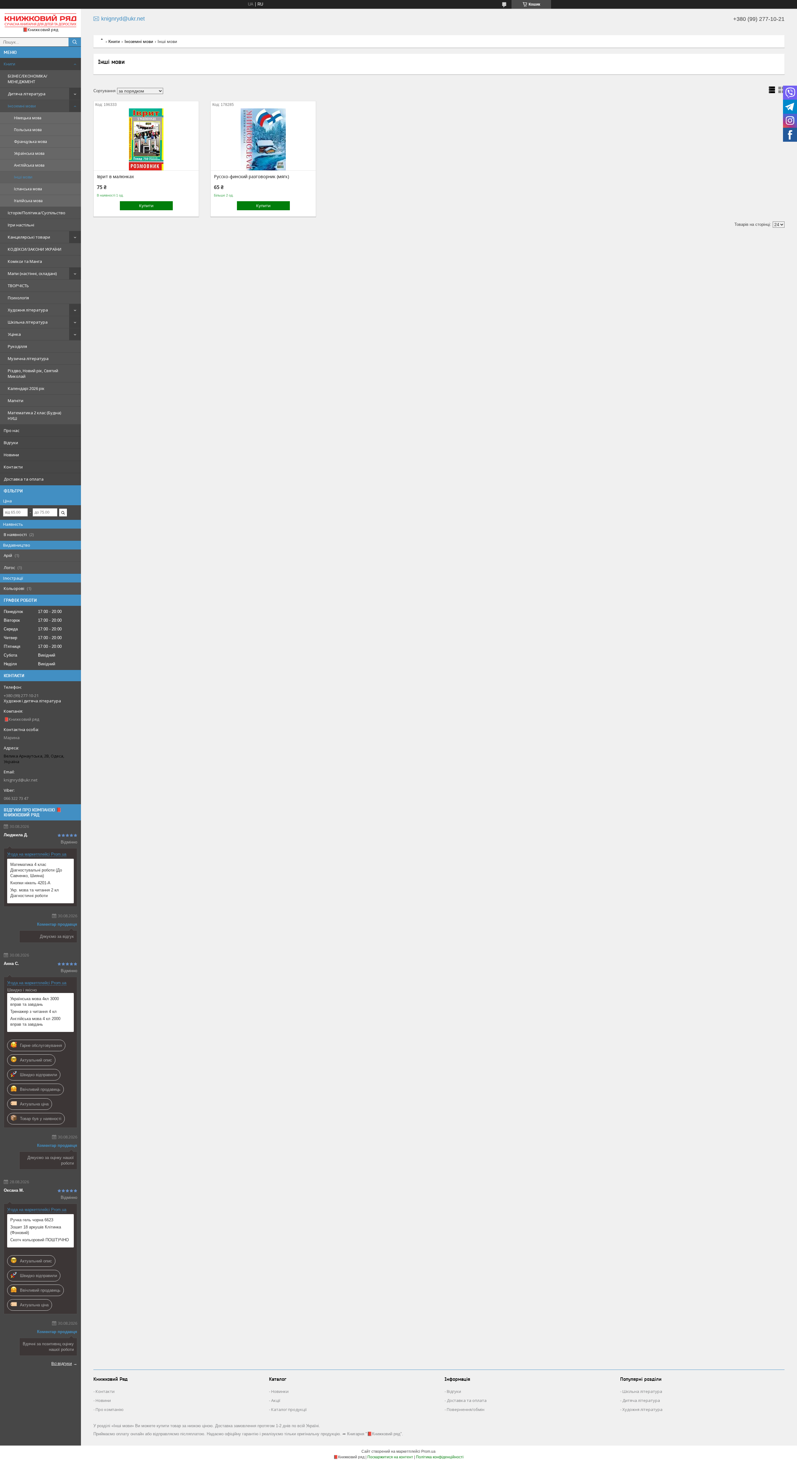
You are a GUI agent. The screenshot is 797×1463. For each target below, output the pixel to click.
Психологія (18, 298)
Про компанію (110, 1409)
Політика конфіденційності (440, 1457)
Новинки (280, 1391)
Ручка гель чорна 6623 (31, 1220)
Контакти (13, 467)
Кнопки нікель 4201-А (30, 883)
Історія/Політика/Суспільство (36, 213)
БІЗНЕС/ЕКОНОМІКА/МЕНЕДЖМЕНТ (27, 78)
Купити (146, 205)
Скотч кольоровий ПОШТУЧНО (39, 1239)
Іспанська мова (28, 189)
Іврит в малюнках (115, 176)
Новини (11, 455)
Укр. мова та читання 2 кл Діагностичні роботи (34, 893)
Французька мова (30, 141)
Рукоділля (17, 346)
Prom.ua (428, 1451)
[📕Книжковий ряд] (40, 20)
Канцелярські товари (29, 237)
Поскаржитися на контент (390, 1457)
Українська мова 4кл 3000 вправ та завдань (34, 1001)
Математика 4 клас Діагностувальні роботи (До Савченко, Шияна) (36, 870)
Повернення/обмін (465, 1409)
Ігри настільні (21, 225)
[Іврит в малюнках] (146, 139)
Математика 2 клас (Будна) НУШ (34, 415)
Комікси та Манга (25, 261)
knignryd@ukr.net (20, 780)
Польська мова (28, 129)
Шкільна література (28, 322)
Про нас (11, 430)
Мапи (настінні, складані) (32, 273)
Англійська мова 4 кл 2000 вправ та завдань (35, 1021)
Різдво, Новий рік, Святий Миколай (33, 373)
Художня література (28, 310)
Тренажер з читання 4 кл (33, 1011)
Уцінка (14, 334)
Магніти (15, 400)
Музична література (28, 358)
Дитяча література (26, 94)
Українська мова (29, 153)
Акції (275, 1400)
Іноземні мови (22, 106)
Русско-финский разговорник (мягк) (251, 176)
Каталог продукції (289, 1409)
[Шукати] (74, 42)
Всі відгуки (61, 1363)
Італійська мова (28, 200)
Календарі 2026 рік (26, 388)
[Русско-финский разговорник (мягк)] (263, 139)
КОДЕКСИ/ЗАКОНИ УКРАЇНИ (34, 249)
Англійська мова (29, 165)
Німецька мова (27, 118)
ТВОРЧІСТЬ (18, 285)
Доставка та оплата (24, 479)
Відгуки (11, 442)
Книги (9, 64)
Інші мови (23, 177)
